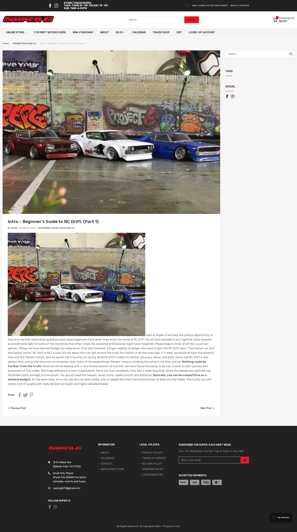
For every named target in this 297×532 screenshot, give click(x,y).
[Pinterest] (31, 394)
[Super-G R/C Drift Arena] (28, 20)
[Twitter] (25, 394)
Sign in (233, 5)
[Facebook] (50, 6)
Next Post (206, 408)
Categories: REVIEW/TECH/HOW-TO (56, 228)
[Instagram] (56, 6)
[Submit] (244, 460)
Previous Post (18, 408)
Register (244, 5)
